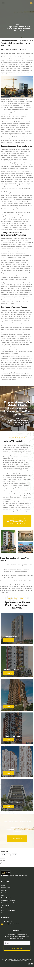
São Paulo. (23, 57)
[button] (3, 3)
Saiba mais (9, 640)
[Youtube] (32, 964)
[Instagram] (29, 964)
